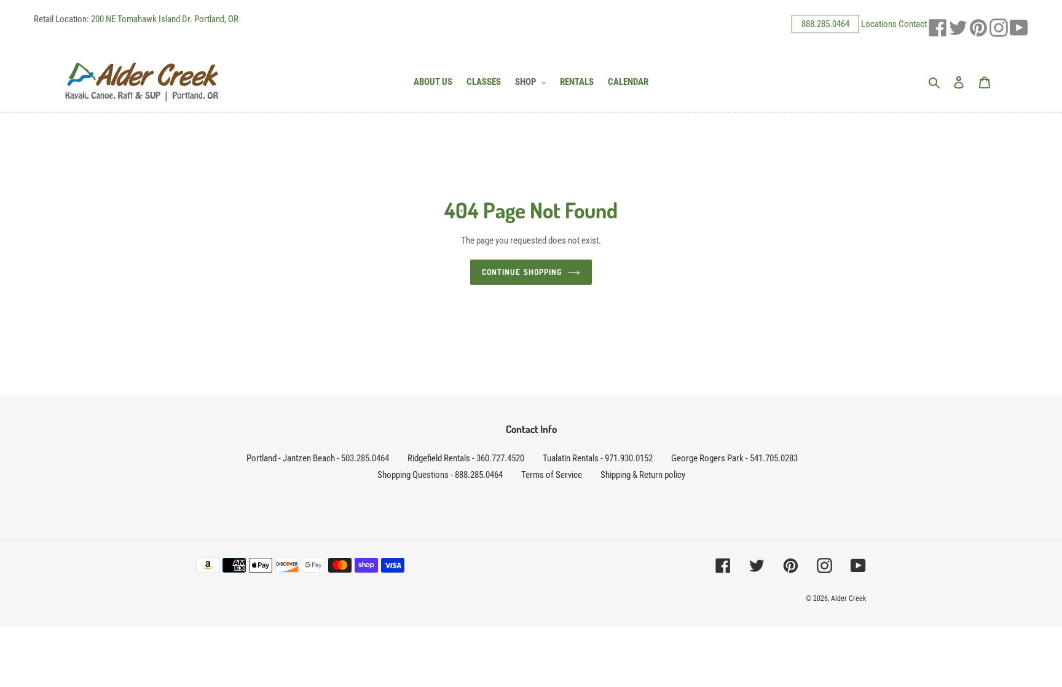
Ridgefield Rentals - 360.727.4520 (465, 458)
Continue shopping (522, 272)
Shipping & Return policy (642, 474)
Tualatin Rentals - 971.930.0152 (598, 458)
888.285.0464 (825, 24)
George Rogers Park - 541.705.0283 (734, 458)
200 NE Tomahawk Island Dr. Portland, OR (164, 19)
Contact (913, 24)
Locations (879, 24)
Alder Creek (848, 598)
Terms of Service (551, 474)
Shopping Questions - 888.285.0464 (440, 474)
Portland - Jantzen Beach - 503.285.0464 (317, 458)
